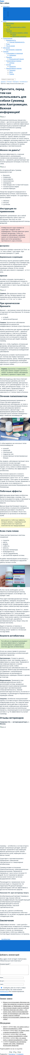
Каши (14, 35)
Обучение (6, 48)
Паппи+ (2, 1)
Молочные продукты (19, 36)
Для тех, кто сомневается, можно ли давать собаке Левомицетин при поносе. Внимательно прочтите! (14, 943)
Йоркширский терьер (16, 59)
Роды (8, 44)
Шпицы (11, 63)
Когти (8, 29)
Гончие (8, 65)
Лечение (9, 10)
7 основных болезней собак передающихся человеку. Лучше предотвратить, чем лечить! (14, 948)
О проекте (20, 1054)
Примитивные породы (13, 61)
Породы (5, 51)
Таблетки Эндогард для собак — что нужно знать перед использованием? (15, 1011)
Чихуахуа (12, 70)
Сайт (1, 984)
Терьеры (9, 57)
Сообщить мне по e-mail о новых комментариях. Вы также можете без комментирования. (13, 989)
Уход (4, 21)
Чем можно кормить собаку (18, 33)
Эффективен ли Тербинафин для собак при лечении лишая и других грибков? (16, 1007)
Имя (1, 977)
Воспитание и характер (14, 50)
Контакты (12, 1054)
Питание (9, 31)
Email (2, 981)
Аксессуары (10, 23)
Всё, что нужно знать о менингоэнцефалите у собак (16, 1027)
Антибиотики (5, 939)
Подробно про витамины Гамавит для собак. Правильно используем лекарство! (14, 1043)
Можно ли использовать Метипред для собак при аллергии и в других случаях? (16, 1003)
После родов (10, 46)
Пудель (11, 74)
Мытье (8, 25)
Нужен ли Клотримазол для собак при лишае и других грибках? (15, 1014)
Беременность (11, 40)
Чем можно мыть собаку (17, 27)
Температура (13, 16)
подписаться (4, 991)
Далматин (12, 66)
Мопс (11, 72)
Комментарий (5, 964)
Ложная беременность (17, 42)
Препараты (13, 12)
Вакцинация (10, 8)
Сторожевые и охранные (14, 53)
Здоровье (6, 6)
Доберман (12, 55)
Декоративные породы (14, 68)
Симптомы (12, 14)
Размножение (7, 38)
